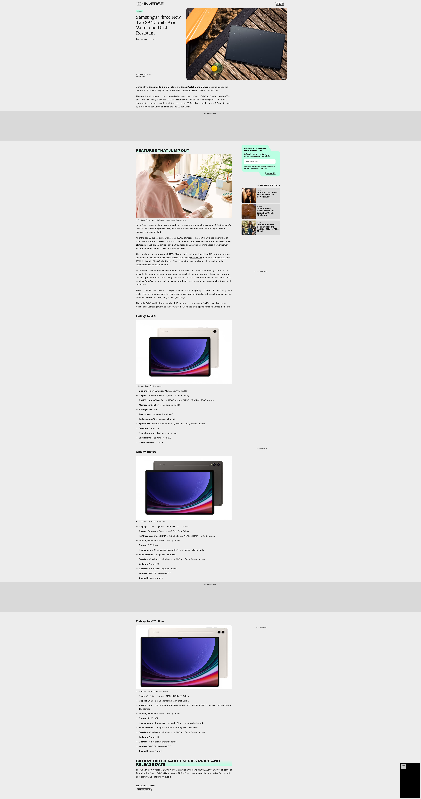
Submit (270, 173)
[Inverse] (154, 3)
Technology (142, 790)
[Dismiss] (417, 765)
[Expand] (402, 765)
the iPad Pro (196, 257)
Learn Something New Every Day (255, 149)
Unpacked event (189, 90)
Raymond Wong (145, 74)
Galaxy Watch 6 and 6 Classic (195, 87)
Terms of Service (251, 168)
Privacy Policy (264, 168)
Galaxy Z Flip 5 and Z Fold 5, (162, 87)
